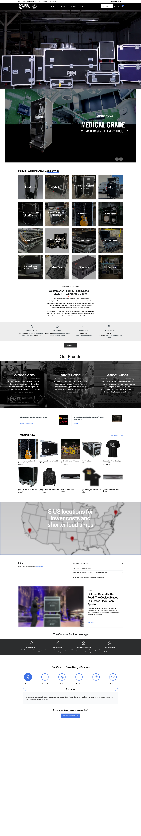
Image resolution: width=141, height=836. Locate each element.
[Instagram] (114, 1)
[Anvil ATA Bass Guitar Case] (113, 474)
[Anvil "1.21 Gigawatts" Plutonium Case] (70, 446)
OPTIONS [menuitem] (73, 6)
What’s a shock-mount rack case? (82, 565)
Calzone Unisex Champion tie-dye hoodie (49, 487)
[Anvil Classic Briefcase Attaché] (49, 446)
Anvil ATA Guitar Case (67, 486)
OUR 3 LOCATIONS (43, 1)
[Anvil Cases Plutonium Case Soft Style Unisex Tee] (92, 474)
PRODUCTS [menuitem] (54, 6)
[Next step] (116, 686)
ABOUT (19, 1)
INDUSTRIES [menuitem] (63, 6)
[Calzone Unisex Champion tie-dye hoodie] (49, 474)
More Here (39, 564)
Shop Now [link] (76, 420)
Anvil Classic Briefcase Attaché (48, 458)
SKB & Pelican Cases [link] (26, 420)
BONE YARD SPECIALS (32, 1)
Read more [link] (91, 619)
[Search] (115, 6)
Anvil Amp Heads (87, 458)
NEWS (24, 1)
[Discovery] (28, 674)
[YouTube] (116, 1)
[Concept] (45, 674)
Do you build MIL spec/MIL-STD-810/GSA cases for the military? (90, 570)
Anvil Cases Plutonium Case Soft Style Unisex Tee (91, 487)
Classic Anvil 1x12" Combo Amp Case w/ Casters (27, 487)
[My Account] (118, 6)
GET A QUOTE (107, 6)
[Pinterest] (118, 1)
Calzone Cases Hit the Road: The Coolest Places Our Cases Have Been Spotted (103, 596)
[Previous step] (24, 686)
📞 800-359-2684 (52, 1)
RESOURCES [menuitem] (83, 6)
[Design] (62, 674)
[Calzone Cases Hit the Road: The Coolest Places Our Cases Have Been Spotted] (51, 604)
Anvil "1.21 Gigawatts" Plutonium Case (70, 459)
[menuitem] (20, 1)
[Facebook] (112, 1)
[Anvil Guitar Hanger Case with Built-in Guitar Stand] (28, 446)
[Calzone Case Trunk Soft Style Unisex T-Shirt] (113, 446)
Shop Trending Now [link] (116, 433)
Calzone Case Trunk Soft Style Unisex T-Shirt (112, 459)
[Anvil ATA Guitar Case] (70, 474)
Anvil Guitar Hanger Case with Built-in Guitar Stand (27, 459)
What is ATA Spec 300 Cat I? (80, 561)
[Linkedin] (120, 1)
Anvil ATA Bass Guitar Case (111, 486)
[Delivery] (113, 674)
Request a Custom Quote (70, 713)
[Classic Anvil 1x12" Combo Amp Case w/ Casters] (28, 474)
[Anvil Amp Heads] (92, 446)
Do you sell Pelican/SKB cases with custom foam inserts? (88, 574)
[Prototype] (79, 674)
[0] (121, 6)
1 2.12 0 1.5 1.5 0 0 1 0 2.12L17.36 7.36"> (96, 674)
